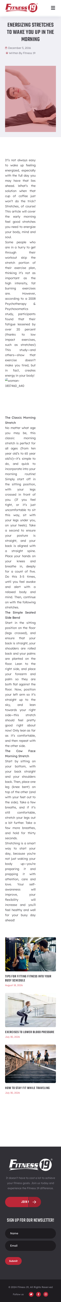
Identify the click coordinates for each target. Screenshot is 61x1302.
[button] (53, 8)
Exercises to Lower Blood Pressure (29, 1032)
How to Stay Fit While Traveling (27, 1088)
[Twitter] (31, 1294)
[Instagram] (45, 1294)
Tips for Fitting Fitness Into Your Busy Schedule (28, 978)
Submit (13, 1261)
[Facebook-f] (38, 1294)
